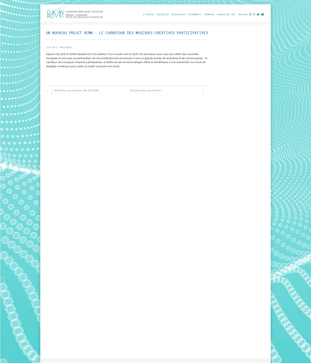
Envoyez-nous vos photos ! (146, 90)
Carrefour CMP (226, 14)
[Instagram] (254, 14)
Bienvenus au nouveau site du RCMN (77, 90)
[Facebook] (250, 14)
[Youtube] (262, 14)
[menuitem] (148, 14)
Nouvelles (66, 47)
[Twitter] (258, 14)
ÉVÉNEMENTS (195, 14)
